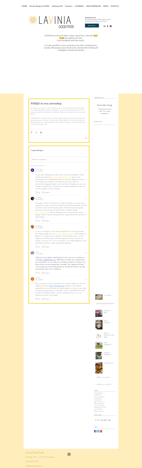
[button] (79, 6)
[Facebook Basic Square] (95, 431)
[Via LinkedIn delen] (41, 132)
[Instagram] (69, 454)
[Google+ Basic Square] (101, 431)
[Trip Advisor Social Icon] (104, 26)
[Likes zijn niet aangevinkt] (36, 192)
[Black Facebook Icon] (107, 26)
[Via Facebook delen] (32, 132)
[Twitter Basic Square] (98, 431)
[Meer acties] (86, 170)
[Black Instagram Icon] (110, 26)
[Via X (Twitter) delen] (36, 132)
